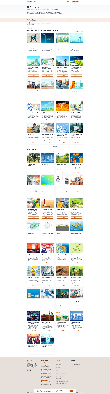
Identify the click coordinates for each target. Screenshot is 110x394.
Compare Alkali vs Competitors (60, 373)
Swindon (60, 383)
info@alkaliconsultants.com (76, 364)
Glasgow (67, 381)
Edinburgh (63, 381)
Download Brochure (60, 376)
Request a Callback (75, 1)
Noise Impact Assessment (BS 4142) (46, 373)
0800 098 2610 (69, 1)
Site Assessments (48, 22)
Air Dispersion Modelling (45, 366)
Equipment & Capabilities (60, 365)
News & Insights (58, 364)
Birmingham (64, 379)
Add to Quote (34, 52)
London (57, 379)
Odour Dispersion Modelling (45, 370)
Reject (68, 391)
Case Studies (58, 367)
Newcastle (60, 381)
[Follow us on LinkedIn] (28, 370)
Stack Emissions (33, 22)
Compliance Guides (59, 368)
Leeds (68, 379)
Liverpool (66, 383)
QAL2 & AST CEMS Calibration (45, 377)
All (29, 22)
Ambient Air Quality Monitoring (46, 365)
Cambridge (60, 386)
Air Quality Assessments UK (45, 363)
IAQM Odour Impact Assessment (46, 369)
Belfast (63, 386)
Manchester (60, 379)
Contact (57, 374)
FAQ (56, 370)
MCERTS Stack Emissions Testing (46, 376)
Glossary (57, 371)
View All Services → (44, 386)
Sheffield (63, 383)
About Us (57, 362)
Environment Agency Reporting (46, 384)
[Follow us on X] (30, 370)
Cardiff (57, 383)
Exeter (57, 386)
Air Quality (43, 22)
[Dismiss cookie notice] (74, 391)
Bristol (57, 381)
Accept (71, 391)
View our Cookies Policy (53, 391)
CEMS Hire (43, 378)
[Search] (80, 1)
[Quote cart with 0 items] (82, 1)
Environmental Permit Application (46, 381)
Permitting (38, 22)
